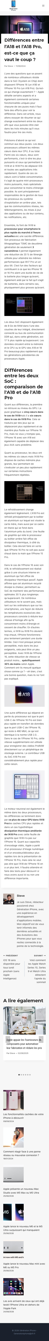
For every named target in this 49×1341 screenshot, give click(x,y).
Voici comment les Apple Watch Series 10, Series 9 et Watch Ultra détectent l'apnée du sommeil (36, 969)
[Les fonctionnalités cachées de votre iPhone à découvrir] (24, 1100)
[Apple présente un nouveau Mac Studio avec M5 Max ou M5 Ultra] (24, 1175)
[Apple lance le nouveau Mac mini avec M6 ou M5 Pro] (24, 1249)
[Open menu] (43, 6)
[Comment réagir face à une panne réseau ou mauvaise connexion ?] (24, 1137)
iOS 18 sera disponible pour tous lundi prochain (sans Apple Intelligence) (11, 967)
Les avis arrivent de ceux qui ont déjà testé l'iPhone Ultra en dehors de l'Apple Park (23, 1305)
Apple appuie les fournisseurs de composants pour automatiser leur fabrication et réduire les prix (24, 1044)
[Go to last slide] (8, 1039)
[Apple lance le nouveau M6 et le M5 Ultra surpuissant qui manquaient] (24, 1212)
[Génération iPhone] (13, 5)
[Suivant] (41, 1039)
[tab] (19, 1074)
